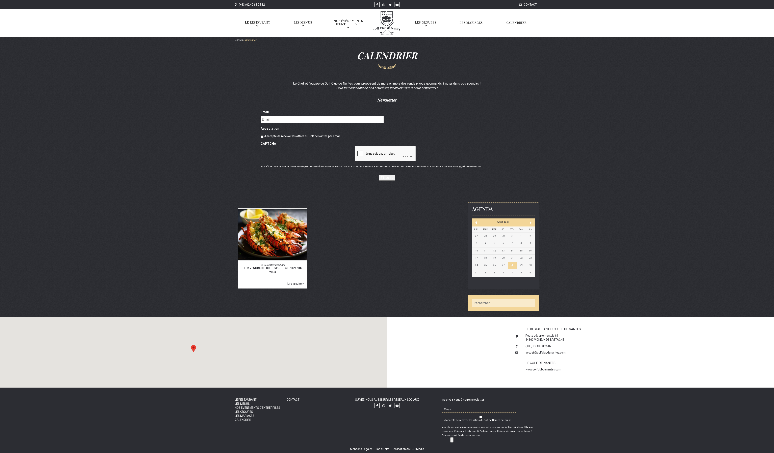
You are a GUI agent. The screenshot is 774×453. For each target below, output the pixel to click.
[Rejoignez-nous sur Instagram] (383, 4)
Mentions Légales (361, 449)
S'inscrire (386, 178)
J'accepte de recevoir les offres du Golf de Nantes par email (302, 136)
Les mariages (244, 415)
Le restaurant (246, 399)
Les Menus (242, 403)
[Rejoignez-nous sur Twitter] (390, 4)
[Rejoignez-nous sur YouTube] (396, 4)
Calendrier (243, 419)
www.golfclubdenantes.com (543, 369)
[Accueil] (387, 23)
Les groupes (244, 411)
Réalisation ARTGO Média (408, 449)
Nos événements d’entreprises (257, 407)
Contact (530, 4)
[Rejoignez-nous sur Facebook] (377, 4)
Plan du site (382, 449)
